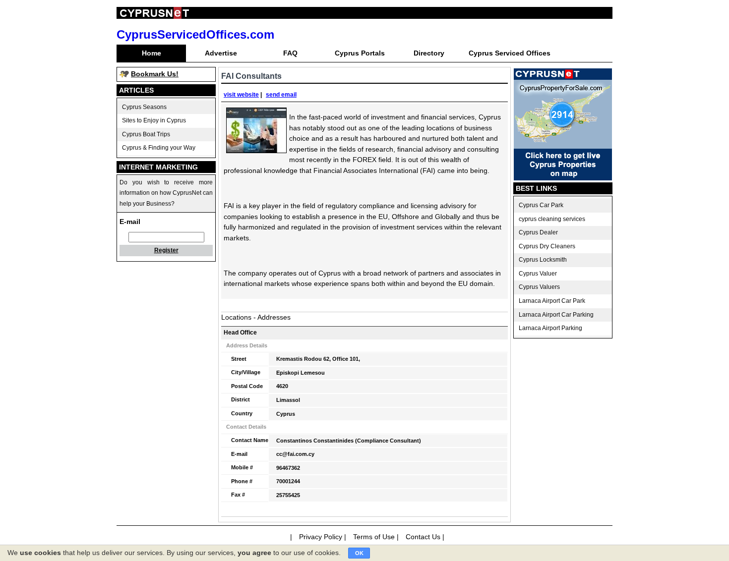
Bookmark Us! (155, 74)
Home (151, 53)
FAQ (290, 53)
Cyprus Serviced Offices (509, 53)
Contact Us (423, 537)
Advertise (221, 53)
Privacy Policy (320, 537)
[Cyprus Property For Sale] (563, 178)
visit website (241, 94)
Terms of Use (374, 537)
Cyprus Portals (360, 53)
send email (281, 94)
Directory (429, 53)
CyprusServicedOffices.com (195, 34)
